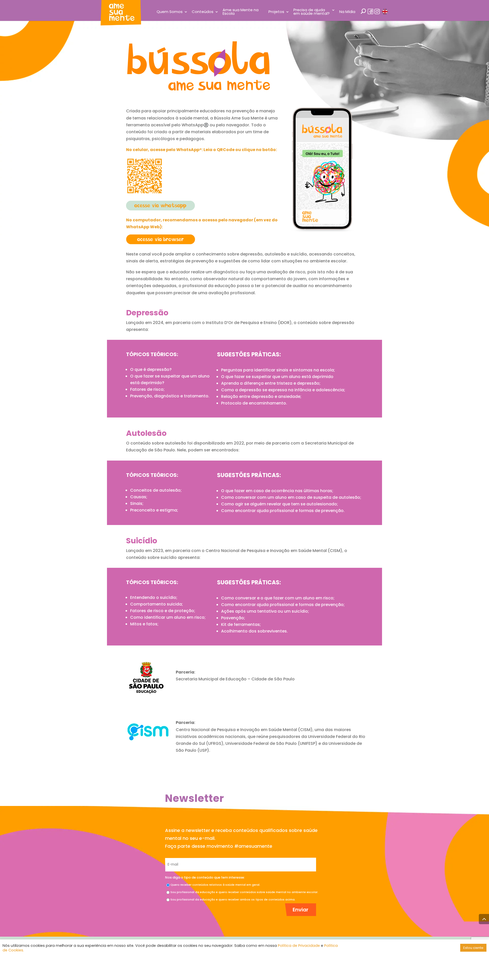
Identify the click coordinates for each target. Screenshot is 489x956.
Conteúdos (202, 12)
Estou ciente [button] (473, 947)
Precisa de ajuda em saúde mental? (311, 12)
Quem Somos (170, 12)
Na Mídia (347, 12)
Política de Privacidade (299, 945)
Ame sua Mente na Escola (241, 12)
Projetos (276, 12)
